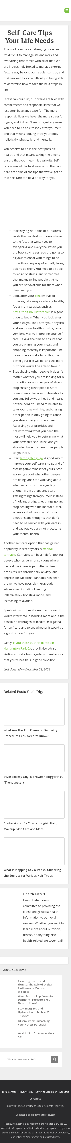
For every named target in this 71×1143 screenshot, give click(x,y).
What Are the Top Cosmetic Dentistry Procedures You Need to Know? (35, 999)
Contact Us (35, 1098)
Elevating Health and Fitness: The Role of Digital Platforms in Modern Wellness (35, 986)
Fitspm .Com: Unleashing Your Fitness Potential (34, 1022)
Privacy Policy (26, 1091)
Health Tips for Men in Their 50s (36, 1035)
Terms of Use (9, 1091)
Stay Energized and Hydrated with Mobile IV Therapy (33, 1012)
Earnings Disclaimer (46, 1091)
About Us (64, 1091)
